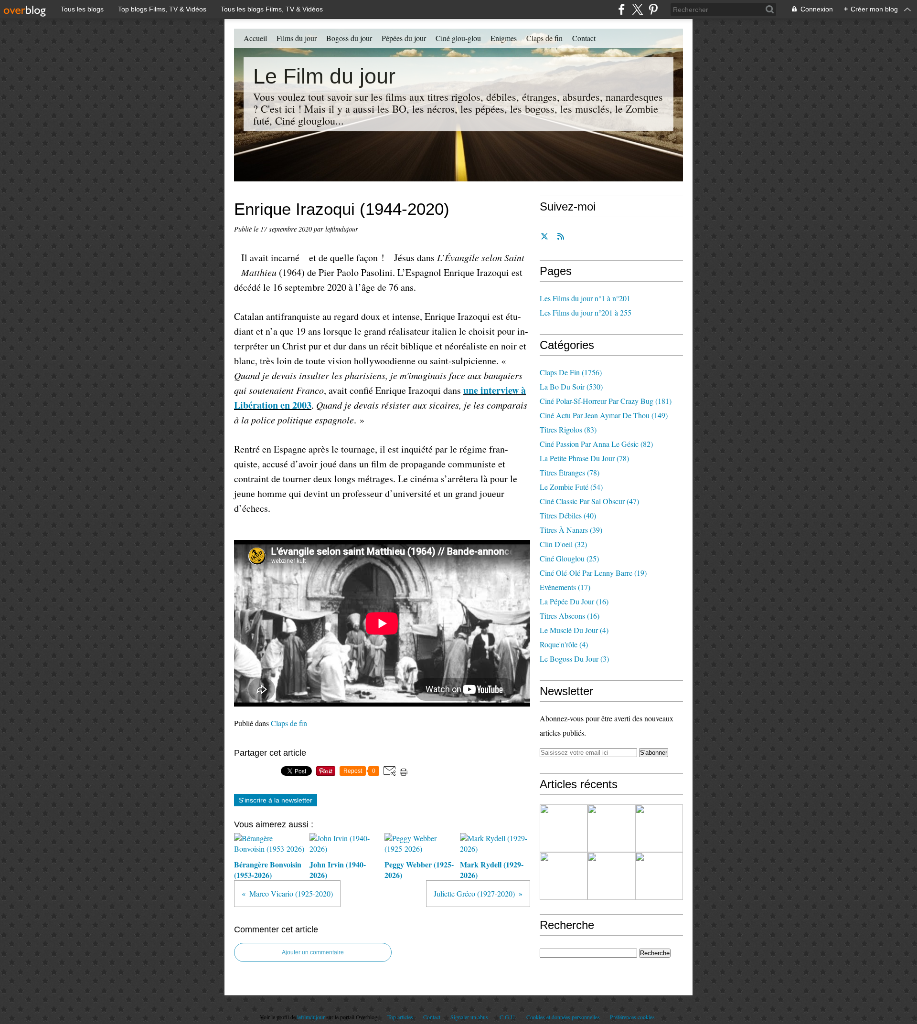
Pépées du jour (404, 38)
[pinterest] (653, 9)
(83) (568, 429)
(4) (574, 630)
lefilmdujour (311, 1017)
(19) (593, 573)
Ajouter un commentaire (313, 952)
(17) (565, 587)
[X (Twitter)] (637, 9)
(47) (589, 501)
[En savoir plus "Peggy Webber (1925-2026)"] (659, 828)
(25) (569, 558)
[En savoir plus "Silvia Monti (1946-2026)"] (611, 876)
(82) (596, 444)
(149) (604, 415)
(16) (574, 601)
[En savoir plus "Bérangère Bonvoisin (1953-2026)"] (563, 828)
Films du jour (297, 38)
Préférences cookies (632, 1017)
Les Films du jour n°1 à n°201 (585, 298)
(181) (606, 401)
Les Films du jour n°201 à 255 (585, 312)
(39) (571, 530)
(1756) (571, 372)
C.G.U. (508, 1017)
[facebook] (622, 9)
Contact (584, 38)
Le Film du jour (324, 76)
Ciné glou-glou (458, 38)
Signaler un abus (470, 1017)
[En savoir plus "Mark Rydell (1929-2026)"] (563, 876)
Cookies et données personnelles (563, 1017)
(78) (584, 458)
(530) (571, 386)
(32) (563, 544)
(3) (574, 659)
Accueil (255, 38)
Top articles (400, 1017)
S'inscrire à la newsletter (275, 800)
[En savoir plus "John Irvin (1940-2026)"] (611, 828)
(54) (571, 487)
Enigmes (503, 38)
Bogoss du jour (349, 38)
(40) (568, 515)
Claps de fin (544, 38)
